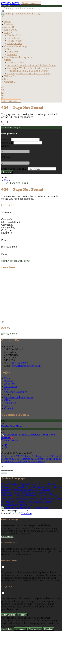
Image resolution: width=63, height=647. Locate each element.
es (2, 92)
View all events (9, 440)
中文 (30, 504)
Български (45, 490)
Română (20, 502)
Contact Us (10, 81)
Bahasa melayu (23, 490)
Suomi (28, 487)
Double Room (15, 35)
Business (12, 54)
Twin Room (13, 38)
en (2, 89)
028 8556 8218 (10, 3)
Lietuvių (46, 487)
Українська (12, 498)
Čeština (17, 492)
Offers (8, 60)
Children (6, 157)
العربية (21, 487)
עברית (16, 495)
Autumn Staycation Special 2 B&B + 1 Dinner (31, 65)
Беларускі (6, 492)
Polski (50, 498)
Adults (5, 145)
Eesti (14, 487)
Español (24, 484)
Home (7, 21)
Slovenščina (7, 504)
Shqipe (48, 502)
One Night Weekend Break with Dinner (28, 68)
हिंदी (23, 492)
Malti (35, 490)
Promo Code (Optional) (14, 168)
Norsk (32, 495)
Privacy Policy (37, 461)
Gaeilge (37, 487)
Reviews (8, 24)
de (2, 87)
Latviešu (56, 487)
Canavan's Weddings (15, 46)
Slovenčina (21, 504)
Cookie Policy (53, 458)
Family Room (14, 43)
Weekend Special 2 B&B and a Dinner (27, 71)
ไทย (3, 498)
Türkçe (54, 495)
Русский (10, 502)
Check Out (7, 142)
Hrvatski (39, 492)
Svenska (30, 502)
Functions (12, 51)
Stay (7, 32)
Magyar (30, 492)
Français (33, 484)
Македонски (8, 490)
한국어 (30, 498)
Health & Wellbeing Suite (18, 57)
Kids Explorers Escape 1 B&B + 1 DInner (28, 73)
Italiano (43, 484)
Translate (26, 513)
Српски (39, 502)
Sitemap (39, 458)
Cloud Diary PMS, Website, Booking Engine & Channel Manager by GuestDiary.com (31, 457)
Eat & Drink (10, 29)
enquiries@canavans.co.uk (15, 260)
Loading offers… (16, 62)
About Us (9, 27)
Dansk (51, 484)
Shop (7, 79)
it (2, 98)
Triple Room (14, 40)
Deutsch (5, 484)
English (15, 484)
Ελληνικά (6, 487)
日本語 (22, 498)
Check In (6, 139)
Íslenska (24, 495)
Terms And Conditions (14, 461)
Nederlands (43, 495)
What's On (10, 76)
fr (2, 95)
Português (40, 498)
